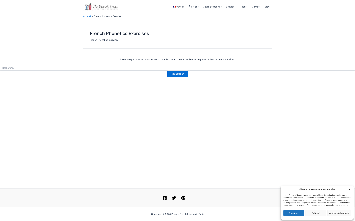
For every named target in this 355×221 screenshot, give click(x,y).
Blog (267, 6)
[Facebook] (165, 198)
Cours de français (212, 6)
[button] (349, 189)
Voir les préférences (339, 213)
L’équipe (230, 6)
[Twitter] (174, 198)
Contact (256, 6)
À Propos (194, 6)
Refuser (316, 213)
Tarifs (245, 6)
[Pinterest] (183, 198)
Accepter (293, 213)
